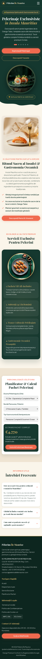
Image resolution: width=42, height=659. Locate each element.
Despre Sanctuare (8, 587)
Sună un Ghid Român (21, 636)
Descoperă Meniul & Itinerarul (21, 218)
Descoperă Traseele (21, 58)
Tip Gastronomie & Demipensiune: (17, 415)
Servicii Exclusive (8, 590)
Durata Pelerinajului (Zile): (14, 394)
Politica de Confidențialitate (12, 608)
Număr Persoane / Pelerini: (14, 404)
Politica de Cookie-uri (10, 612)
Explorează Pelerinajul (21, 51)
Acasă (4, 583)
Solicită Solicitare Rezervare (21, 447)
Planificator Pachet (9, 594)
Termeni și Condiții (8, 605)
